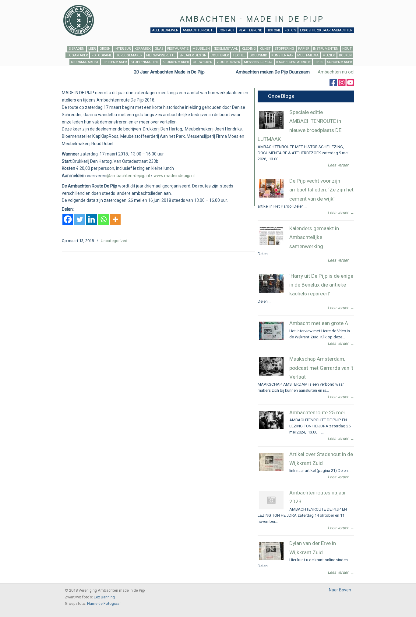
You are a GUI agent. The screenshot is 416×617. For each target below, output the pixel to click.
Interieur (123, 49)
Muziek (329, 55)
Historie (273, 30)
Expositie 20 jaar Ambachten (326, 30)
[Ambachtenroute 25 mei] (271, 428)
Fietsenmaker (115, 62)
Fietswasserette (160, 55)
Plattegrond (251, 30)
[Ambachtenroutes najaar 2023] (271, 508)
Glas (159, 49)
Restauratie (178, 49)
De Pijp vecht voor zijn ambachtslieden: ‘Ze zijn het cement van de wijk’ (321, 190)
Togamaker (77, 55)
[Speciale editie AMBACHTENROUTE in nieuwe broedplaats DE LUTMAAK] (271, 127)
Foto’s (290, 30)
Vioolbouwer (228, 62)
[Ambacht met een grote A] (271, 338)
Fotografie (102, 55)
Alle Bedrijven (165, 30)
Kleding (249, 49)
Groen (105, 49)
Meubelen (201, 49)
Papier (303, 49)
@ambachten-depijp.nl (128, 175)
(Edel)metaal (226, 49)
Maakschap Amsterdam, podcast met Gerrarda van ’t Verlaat (321, 368)
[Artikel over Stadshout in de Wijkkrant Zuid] (271, 469)
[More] (115, 219)
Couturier (219, 55)
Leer (92, 49)
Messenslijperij (258, 62)
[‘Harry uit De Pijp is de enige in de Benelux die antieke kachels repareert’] (271, 291)
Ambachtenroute (198, 30)
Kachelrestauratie (293, 62)
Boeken (345, 55)
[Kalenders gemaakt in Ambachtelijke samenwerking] (271, 243)
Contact (226, 30)
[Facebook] (67, 219)
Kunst (265, 49)
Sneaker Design (192, 55)
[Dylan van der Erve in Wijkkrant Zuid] (271, 558)
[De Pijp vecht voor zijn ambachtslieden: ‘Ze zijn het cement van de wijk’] (271, 196)
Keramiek (143, 49)
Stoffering (284, 49)
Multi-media (308, 55)
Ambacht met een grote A (318, 323)
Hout (347, 49)
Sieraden (76, 49)
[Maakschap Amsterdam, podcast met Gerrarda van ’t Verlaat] (271, 374)
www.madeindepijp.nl (174, 175)
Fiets (319, 62)
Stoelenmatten (145, 62)
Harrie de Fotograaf (104, 603)
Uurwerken (203, 62)
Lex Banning (104, 597)
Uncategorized (114, 240)
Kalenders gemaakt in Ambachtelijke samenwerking (314, 237)
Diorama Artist (85, 62)
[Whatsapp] (103, 219)
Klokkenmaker (176, 62)
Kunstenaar (282, 55)
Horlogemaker (129, 55)
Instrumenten (325, 49)
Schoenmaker (339, 62)
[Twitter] (79, 219)
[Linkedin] (91, 219)
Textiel (239, 55)
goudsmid (258, 55)
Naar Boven (340, 589)
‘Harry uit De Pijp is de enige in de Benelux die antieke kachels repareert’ (321, 285)
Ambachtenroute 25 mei (317, 412)
